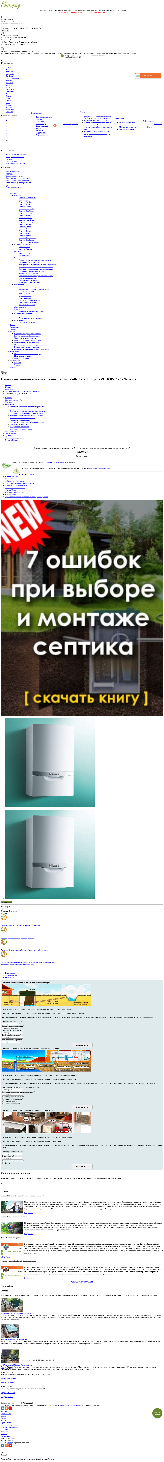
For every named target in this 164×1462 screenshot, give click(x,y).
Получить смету (82, 1045)
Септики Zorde (24, 200)
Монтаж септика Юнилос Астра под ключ (17, 1365)
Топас (8, 103)
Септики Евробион (26, 215)
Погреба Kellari (24, 247)
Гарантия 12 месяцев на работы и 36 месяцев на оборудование (24, 950)
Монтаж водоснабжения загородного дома (30, 345)
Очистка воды (41, 124)
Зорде (8, 87)
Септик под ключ (27, 474)
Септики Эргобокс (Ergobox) (30, 242)
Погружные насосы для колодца (31, 318)
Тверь (8, 98)
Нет (7, 30)
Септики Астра (24, 204)
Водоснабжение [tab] (11, 975)
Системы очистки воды (28, 287)
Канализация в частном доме (16, 485)
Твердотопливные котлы (28, 280)
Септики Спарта (25, 227)
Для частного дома (13, 171)
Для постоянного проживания (17, 180)
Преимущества (6, 1423)
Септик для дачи (11, 477)
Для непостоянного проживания (18, 178)
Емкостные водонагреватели (30, 282)
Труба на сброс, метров (11, 1035)
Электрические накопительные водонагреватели (37, 264)
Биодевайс (10, 74)
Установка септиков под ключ (95, 120)
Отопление (40, 121)
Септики (5, 61)
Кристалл (9, 92)
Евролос (9, 85)
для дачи (77, 1405)
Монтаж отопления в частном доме (97, 123)
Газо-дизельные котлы (27, 278)
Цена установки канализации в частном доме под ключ (26, 497)
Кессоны (39, 119)
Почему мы (14, 327)
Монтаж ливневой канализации (96, 125)
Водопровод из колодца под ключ (97, 131)
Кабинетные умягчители (28, 302)
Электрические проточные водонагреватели (36, 267)
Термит (8, 100)
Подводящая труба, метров (13, 1030)
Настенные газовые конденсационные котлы (36, 269)
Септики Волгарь (25, 213)
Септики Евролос (25, 218)
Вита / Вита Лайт (12, 78)
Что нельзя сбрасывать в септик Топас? (20, 483)
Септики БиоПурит (26, 211)
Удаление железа (25, 296)
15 (6, 142)
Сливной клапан (11, 1101)
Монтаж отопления (126, 129)
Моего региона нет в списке (14, 44)
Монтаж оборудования (9, 1427)
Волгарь (9, 80)
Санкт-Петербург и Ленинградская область (20, 42)
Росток (8, 94)
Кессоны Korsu (24, 253)
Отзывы (13, 329)
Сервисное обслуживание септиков (97, 116)
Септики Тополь (25, 235)
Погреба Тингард (25, 249)
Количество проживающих (13, 1026)
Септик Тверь (10, 490)
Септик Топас (10, 479)
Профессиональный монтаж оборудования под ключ (21, 925)
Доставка (4, 1429)
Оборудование (37, 113)
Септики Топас (24, 233)
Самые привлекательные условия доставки (17, 938)
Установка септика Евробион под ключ (16, 1313)
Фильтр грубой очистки (14, 1097)
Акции (12, 325)
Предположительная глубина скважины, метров (21, 1087)
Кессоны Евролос (25, 256)
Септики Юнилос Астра (14, 492)
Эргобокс (9, 112)
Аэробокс (9, 71)
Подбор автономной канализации (97, 118)
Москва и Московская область (15, 37)
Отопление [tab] (9, 977)
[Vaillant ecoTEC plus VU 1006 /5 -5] (50, 807)
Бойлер (7, 1163)
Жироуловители (42, 126)
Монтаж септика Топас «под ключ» (14, 1339)
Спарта (8, 96)
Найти (4, 373)
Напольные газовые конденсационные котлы (36, 276)
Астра (8, 69)
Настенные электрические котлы (31, 271)
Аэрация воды (24, 293)
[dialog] (82, 53)
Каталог (13, 193)
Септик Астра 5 (11, 494)
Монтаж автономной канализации (127, 124)
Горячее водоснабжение (14, 1161)
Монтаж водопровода (127, 127)
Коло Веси (10, 89)
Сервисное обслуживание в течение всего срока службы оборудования (28, 962)
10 (6, 137)
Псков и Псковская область (13, 40)
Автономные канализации (16, 154)
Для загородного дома (14, 176)
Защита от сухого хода (13, 1099)
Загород (10, 1405)
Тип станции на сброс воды (13, 1040)
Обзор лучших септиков (14, 481)
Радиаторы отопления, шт (12, 1151)
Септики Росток (25, 224)
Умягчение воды (25, 298)
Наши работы (120, 119)
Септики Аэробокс (26, 206)
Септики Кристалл (26, 222)
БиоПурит (9, 76)
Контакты (13, 367)
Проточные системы (26, 291)
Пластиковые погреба (44, 117)
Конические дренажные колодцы (31, 311)
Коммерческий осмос (27, 305)
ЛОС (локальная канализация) (17, 163)
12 (6, 140)
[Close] (2, 47)
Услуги (82, 112)
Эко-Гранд (10, 109)
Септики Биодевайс (26, 209)
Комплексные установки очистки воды (34, 289)
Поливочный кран (12, 1104)
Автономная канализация (15, 488)
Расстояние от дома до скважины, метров (18, 1092)
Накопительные (12, 161)
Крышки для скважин (27, 322)
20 (6, 144)
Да (3, 30)
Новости (150, 125)
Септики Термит (25, 231)
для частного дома (66, 1405)
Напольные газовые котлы (29, 273)
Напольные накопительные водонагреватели (36, 260)
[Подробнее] (29, 1213)
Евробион (9, 83)
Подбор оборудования (9, 1425)
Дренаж (39, 128)
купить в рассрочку (55, 462)
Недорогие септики (13, 187)
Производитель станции (12, 1021)
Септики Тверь (24, 229)
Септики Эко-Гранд (26, 240)
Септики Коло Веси (26, 220)
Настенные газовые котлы (29, 262)
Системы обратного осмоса (29, 300)
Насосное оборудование (41, 131)
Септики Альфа (25, 202)
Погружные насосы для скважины (32, 316)
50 (6, 146)
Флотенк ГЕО (11, 107)
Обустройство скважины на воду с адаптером (31, 349)
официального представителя (98, 468)
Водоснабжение (42, 135)
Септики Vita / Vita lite (27, 198)
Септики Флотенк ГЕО (27, 238)
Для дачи (9, 174)
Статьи (149, 127)
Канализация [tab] (10, 973)
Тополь (8, 105)
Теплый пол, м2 (8, 1156)
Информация (148, 121)
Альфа (8, 67)
